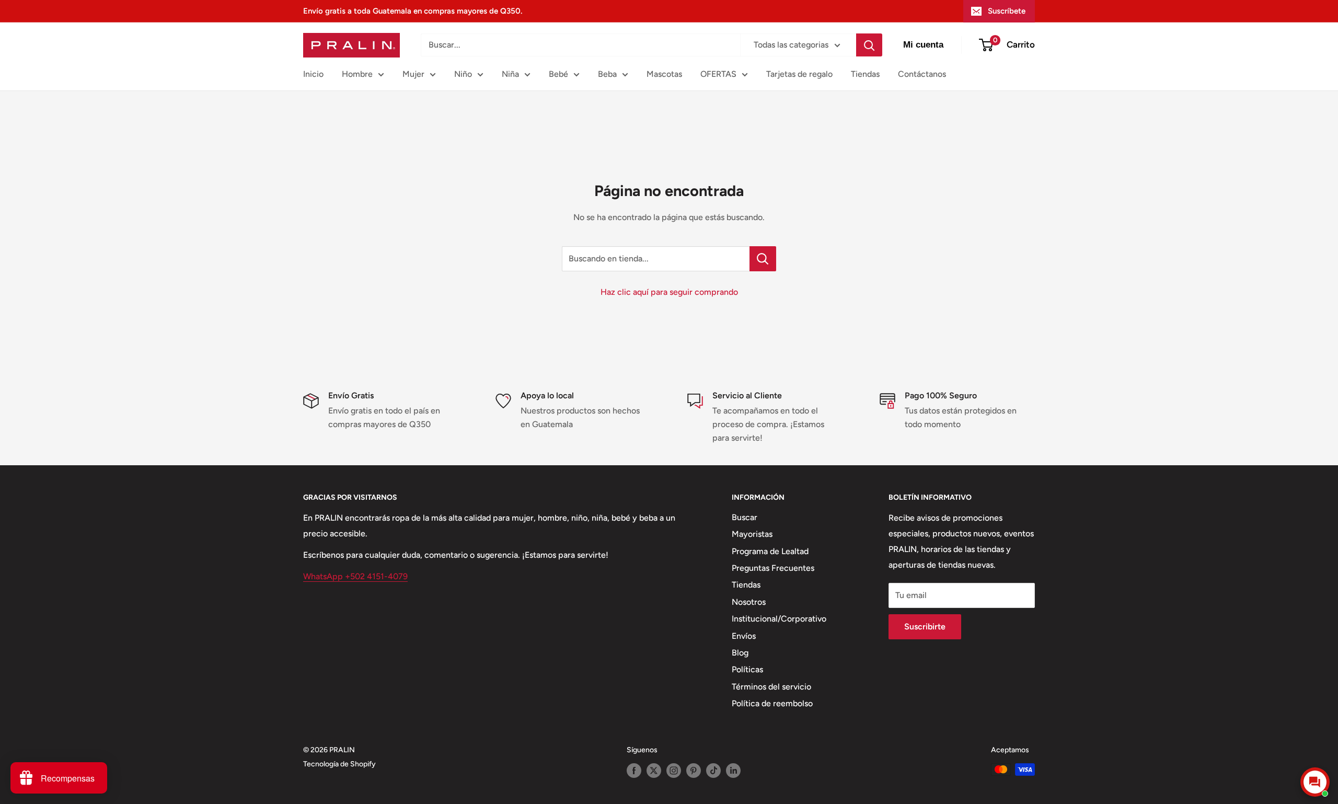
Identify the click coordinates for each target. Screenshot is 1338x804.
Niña (510, 74)
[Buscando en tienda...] (762, 258)
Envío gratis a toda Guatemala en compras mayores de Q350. (412, 11)
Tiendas (865, 74)
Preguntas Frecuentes (773, 568)
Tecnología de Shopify (339, 764)
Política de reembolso (772, 703)
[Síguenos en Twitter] (654, 770)
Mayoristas (752, 534)
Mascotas (664, 74)
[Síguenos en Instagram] (673, 770)
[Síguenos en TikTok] (713, 770)
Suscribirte (924, 626)
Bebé (558, 74)
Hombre (357, 74)
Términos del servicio (771, 687)
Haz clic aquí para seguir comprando (669, 292)
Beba (607, 74)
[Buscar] (869, 44)
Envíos (744, 636)
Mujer (413, 74)
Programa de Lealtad (770, 551)
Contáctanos (922, 74)
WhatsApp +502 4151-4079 (355, 576)
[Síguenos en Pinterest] (693, 770)
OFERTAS (718, 74)
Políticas (747, 669)
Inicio (313, 74)
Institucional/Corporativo (779, 619)
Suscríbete (1006, 11)
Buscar (744, 517)
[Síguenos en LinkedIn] (733, 770)
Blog (740, 653)
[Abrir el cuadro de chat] (1315, 782)
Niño (463, 74)
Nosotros (749, 602)
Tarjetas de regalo (799, 74)
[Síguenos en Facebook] (634, 770)
